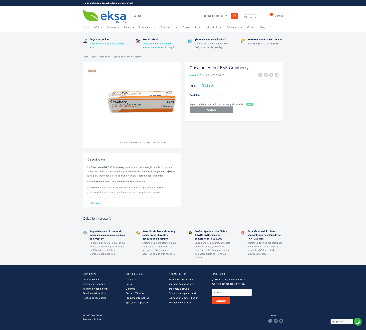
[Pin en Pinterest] (266, 75)
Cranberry (195, 75)
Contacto (131, 279)
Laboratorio (212, 27)
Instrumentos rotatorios (181, 284)
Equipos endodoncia (180, 302)
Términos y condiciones (96, 288)
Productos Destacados (181, 279)
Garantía (130, 288)
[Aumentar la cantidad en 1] (220, 95)
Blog (262, 27)
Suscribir (221, 300)
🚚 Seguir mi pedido (137, 302)
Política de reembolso (95, 297)
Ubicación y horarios (94, 284)
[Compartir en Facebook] (260, 75)
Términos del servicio (94, 293)
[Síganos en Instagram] (276, 321)
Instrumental (146, 27)
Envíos (129, 284)
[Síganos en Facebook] (270, 321)
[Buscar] (234, 16)
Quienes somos (91, 279)
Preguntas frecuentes (137, 297)
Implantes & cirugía (179, 288)
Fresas (127, 27)
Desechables (167, 27)
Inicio (85, 56)
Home (86, 27)
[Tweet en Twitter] (271, 75)
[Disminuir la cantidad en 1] (205, 95)
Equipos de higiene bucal (182, 293)
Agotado (211, 110)
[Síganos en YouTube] (281, 321)
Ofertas (251, 27)
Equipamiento (190, 27)
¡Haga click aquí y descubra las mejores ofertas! (108, 3)
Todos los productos (100, 56)
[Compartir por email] (277, 75)
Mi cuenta (250, 17)
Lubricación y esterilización (183, 297)
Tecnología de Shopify (93, 319)
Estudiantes (232, 27)
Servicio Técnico (135, 293)
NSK (96, 27)
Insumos (111, 27)
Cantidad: (195, 95)
